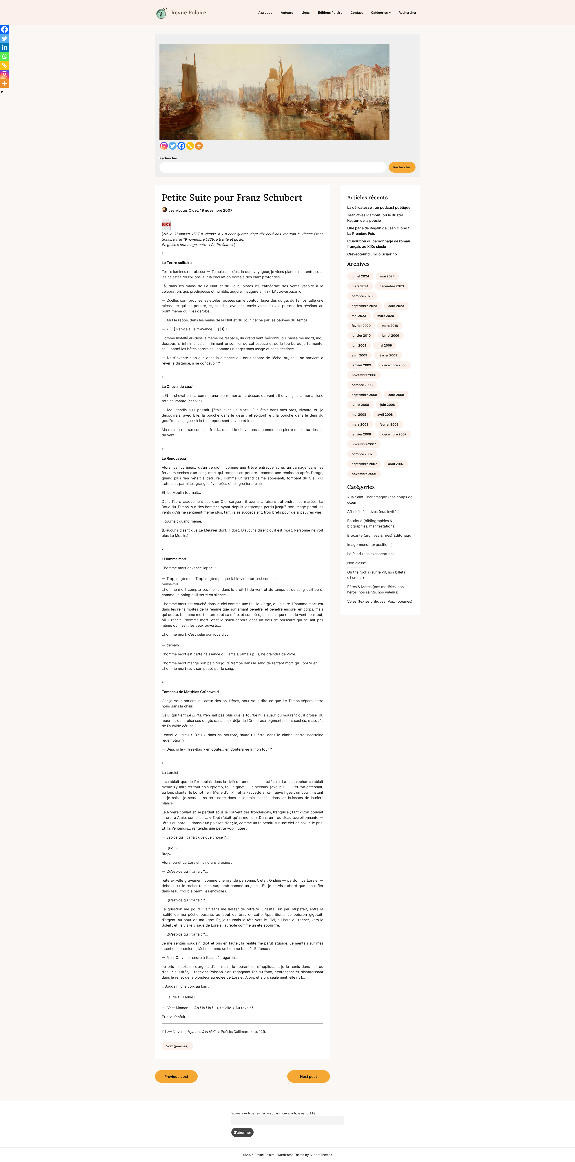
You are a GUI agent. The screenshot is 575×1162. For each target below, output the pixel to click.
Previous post (176, 1076)
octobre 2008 (362, 385)
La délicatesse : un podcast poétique (378, 207)
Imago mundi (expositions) (370, 544)
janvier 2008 (361, 434)
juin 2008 (387, 404)
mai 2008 (359, 414)
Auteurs (287, 12)
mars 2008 (360, 424)
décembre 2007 (394, 434)
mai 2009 (385, 345)
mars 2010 (390, 325)
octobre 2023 (362, 296)
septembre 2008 (364, 395)
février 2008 (389, 424)
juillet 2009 (390, 335)
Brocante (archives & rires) (369, 535)
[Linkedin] (4, 47)
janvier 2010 (361, 335)
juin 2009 (359, 345)
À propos (265, 12)
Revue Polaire (188, 12)
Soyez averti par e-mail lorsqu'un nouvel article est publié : (274, 1113)
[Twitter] (173, 146)
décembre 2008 (394, 365)
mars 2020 (385, 316)
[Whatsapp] (4, 56)
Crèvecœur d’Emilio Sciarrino (372, 254)
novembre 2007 (364, 444)
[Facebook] (181, 146)
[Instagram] (164, 146)
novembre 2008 (364, 375)
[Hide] (2, 92)
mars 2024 (360, 286)
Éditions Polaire (330, 12)
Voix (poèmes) (177, 1046)
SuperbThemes (321, 1155)
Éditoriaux (402, 535)
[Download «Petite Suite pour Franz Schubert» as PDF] (166, 225)
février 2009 (387, 355)
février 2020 (361, 325)
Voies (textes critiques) (367, 601)
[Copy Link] (190, 146)
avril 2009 (359, 355)
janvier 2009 (361, 365)
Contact (357, 12)
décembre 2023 (392, 286)
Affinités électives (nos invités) (373, 511)
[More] (199, 146)
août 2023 (396, 306)
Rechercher (407, 12)
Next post (308, 1076)
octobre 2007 (362, 454)
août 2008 (396, 395)
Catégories (379, 12)
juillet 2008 (360, 404)
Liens (305, 12)
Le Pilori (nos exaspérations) (371, 553)
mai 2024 (387, 276)
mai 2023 (359, 316)
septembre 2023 (364, 306)
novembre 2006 (364, 474)
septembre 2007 (364, 464)
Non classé (356, 563)
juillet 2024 (360, 276)
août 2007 (396, 464)
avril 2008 (385, 414)
